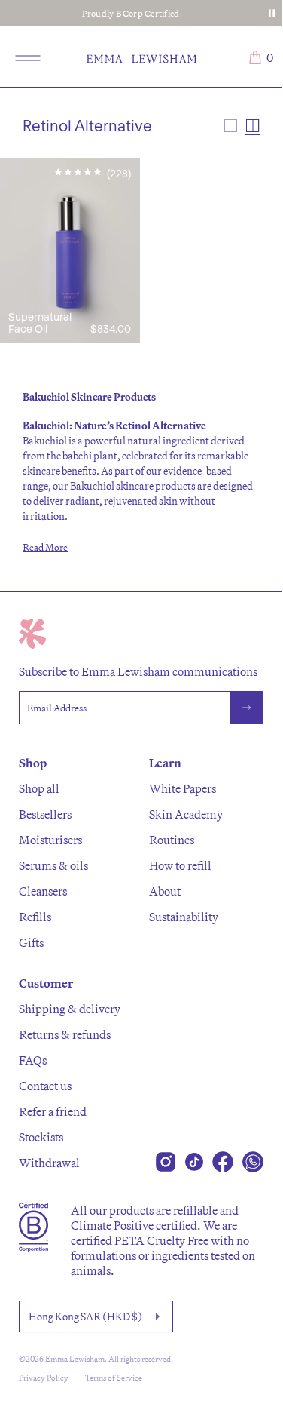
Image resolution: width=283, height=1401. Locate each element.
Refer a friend (53, 1111)
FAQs (33, 1060)
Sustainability (183, 916)
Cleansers (43, 891)
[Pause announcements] (272, 14)
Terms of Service (113, 1377)
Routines (171, 839)
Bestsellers (45, 814)
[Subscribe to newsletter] (247, 707)
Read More (45, 547)
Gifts (31, 942)
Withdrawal (49, 1162)
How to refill (180, 865)
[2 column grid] (252, 125)
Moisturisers (50, 839)
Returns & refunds (65, 1034)
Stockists (41, 1136)
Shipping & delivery (69, 1008)
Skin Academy (186, 814)
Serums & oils (53, 865)
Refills (35, 916)
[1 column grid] (230, 125)
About (165, 891)
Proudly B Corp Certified (131, 13)
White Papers (182, 788)
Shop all (39, 788)
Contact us (45, 1085)
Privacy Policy (43, 1377)
